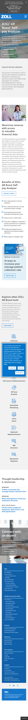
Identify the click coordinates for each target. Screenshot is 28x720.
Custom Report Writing (10, 585)
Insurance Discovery (10, 601)
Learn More (7, 325)
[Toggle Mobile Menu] (25, 17)
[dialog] (14, 359)
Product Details (9, 54)
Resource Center (8, 640)
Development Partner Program (11, 632)
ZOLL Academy (7, 670)
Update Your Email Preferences (11, 673)
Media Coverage (8, 644)
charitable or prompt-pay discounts (15, 222)
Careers (6, 655)
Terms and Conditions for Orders (11, 697)
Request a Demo (9, 193)
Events (5, 660)
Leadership (6, 656)
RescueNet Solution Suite (10, 590)
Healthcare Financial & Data (12, 596)
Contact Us (6, 668)
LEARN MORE (14, 11)
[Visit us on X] (18, 686)
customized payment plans (14, 160)
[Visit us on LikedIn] (13, 686)
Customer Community (9, 672)
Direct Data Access (8, 588)
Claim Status (8, 612)
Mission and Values (8, 653)
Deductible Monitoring (10, 610)
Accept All (12, 368)
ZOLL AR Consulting (9, 583)
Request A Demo (9, 49)
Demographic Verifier (10, 603)
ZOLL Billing (7, 577)
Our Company (8, 650)
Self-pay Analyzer (9, 608)
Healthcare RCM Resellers (10, 628)
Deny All (21, 368)
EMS (5, 569)
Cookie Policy (7, 362)
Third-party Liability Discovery (12, 607)
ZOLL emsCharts (8, 574)
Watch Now (10, 276)
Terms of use (17, 695)
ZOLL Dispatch (7, 572)
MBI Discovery (8, 616)
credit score (10, 147)
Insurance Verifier (9, 605)
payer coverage (16, 208)
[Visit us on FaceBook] (9, 686)
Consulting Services (8, 581)
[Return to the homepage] (6, 16)
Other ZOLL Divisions (9, 658)
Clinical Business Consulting (11, 587)
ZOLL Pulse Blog (8, 642)
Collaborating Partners (9, 630)
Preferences (19, 372)
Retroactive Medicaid (10, 617)
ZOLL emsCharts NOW (10, 576)
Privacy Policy (11, 695)
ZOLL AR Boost (7, 599)
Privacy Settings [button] (24, 718)
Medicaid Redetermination (11, 614)
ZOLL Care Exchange (9, 579)
